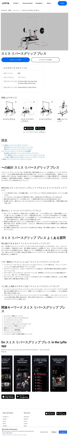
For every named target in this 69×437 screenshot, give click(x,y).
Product (15, 3)
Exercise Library (27, 3)
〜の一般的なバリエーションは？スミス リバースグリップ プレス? (24, 155)
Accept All (63, 432)
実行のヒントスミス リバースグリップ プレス (18, 149)
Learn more (9, 433)
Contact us (5, 416)
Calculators (39, 3)
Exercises (4, 10)
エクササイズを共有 (45, 60)
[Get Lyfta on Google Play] (22, 396)
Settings (54, 432)
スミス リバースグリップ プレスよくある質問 (17, 151)
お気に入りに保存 (15, 60)
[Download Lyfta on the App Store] (8, 396)
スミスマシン (16, 10)
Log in (62, 3)
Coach (25, 423)
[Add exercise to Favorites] (15, 101)
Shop (25, 426)
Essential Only (44, 432)
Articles (26, 419)
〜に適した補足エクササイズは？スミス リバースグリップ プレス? (24, 157)
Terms (4, 421)
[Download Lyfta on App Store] (29, 128)
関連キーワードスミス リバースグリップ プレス (17, 159)
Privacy (5, 419)
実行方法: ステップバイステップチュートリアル (18, 147)
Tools (25, 421)
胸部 (9, 10)
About (48, 3)
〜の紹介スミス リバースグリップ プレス (15, 145)
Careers (5, 426)
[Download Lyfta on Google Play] (40, 128)
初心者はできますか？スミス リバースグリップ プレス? (21, 153)
